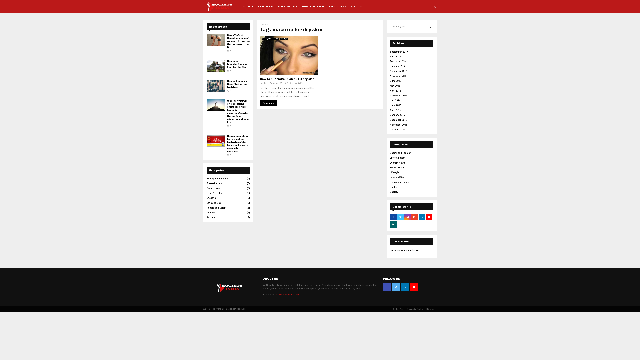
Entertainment (287, 6)
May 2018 (395, 85)
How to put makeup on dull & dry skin (287, 79)
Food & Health (214, 193)
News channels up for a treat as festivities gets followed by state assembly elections (238, 144)
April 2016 (395, 110)
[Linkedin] (405, 287)
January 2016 (397, 115)
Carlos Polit (398, 309)
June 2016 (395, 105)
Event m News (214, 188)
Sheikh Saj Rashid (415, 309)
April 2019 (395, 56)
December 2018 (398, 71)
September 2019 (399, 51)
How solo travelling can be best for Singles (237, 64)
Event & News (337, 6)
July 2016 (395, 100)
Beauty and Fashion (270, 39)
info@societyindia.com (288, 294)
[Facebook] (387, 287)
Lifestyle (264, 6)
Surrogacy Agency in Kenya (404, 250)
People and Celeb (313, 6)
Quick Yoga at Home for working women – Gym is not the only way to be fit (238, 41)
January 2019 (397, 66)
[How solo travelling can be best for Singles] (216, 66)
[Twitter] (396, 287)
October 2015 (397, 129)
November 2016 (398, 95)
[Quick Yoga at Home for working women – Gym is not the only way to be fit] (216, 40)
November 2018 (398, 76)
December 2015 (398, 120)
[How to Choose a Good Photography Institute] (216, 86)
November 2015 (398, 125)
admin (265, 83)
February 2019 (398, 61)
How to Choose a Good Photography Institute (238, 84)
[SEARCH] (429, 26)
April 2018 (395, 91)
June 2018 (395, 81)
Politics (356, 6)
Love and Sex (214, 203)
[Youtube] (414, 287)
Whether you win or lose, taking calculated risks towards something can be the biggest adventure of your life (238, 112)
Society (248, 6)
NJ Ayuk (430, 309)
